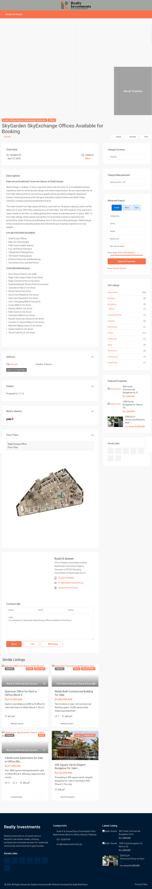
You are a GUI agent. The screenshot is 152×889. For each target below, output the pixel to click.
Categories (114, 216)
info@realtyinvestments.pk (70, 583)
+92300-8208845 (66, 578)
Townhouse (113, 357)
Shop (110, 345)
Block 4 (10, 684)
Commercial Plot (115, 315)
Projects (19, 120)
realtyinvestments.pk (68, 588)
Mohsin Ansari (17, 723)
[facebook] (111, 451)
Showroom (112, 351)
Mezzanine (112, 327)
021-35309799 (63, 839)
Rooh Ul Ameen (64, 558)
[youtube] (111, 458)
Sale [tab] (136, 207)
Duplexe (111, 321)
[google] (126, 451)
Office (51, 120)
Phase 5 (82, 757)
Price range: (113, 252)
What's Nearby (14, 411)
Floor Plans (12, 435)
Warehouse (112, 363)
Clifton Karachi (22, 684)
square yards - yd (117, 182)
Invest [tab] (116, 207)
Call (32, 644)
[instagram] (118, 458)
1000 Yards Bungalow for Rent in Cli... (133, 404)
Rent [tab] (127, 207)
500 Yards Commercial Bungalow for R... (131, 389)
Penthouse (112, 339)
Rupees (113, 157)
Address (10, 356)
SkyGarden (41, 120)
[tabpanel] (127, 241)
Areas (112, 231)
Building (111, 298)
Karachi (7, 137)
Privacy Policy (141, 884)
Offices (12, 120)
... (6, 711)
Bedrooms (114, 239)
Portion (112, 309)
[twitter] (118, 451)
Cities (112, 223)
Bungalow (112, 304)
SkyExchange (30, 120)
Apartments (113, 292)
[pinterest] (141, 451)
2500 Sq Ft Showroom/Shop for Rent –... (135, 420)
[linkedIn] (133, 451)
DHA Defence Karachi (67, 684)
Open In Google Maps (16, 370)
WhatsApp (53, 644)
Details (10, 386)
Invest (5, 120)
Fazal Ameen (16, 797)
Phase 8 (82, 684)
